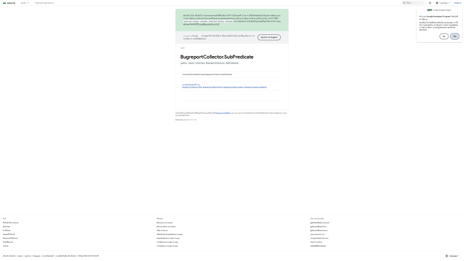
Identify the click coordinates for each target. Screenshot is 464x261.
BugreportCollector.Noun (233, 87)
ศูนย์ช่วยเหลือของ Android (319, 223)
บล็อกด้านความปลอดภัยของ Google (169, 234)
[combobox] (414, 3)
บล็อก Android (162, 230)
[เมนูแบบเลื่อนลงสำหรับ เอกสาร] (29, 3)
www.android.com (317, 234)
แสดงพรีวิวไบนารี (9, 234)
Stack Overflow (316, 242)
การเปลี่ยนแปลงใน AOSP (209, 24)
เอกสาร (23, 3)
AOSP (182, 48)
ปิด (444, 36)
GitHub (5, 246)
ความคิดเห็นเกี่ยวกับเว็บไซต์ (65, 256)
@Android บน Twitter (165, 223)
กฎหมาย (27, 256)
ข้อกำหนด (6, 226)
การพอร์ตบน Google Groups (167, 246)
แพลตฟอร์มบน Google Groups (168, 238)
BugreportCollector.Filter (192, 87)
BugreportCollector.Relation (255, 87)
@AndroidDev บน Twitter (166, 226)
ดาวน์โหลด (6, 230)
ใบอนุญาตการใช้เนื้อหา (223, 113)
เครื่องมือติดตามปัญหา (318, 246)
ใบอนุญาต (36, 256)
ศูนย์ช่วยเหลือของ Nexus (319, 230)
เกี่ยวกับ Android (9, 256)
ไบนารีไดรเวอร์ (8, 242)
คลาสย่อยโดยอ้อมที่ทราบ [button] (224, 86)
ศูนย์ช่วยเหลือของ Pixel (318, 226)
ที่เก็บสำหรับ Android (10, 223)
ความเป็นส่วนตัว (48, 256)
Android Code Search (44, 3)
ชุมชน (20, 256)
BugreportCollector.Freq (212, 87)
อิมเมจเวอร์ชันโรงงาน (10, 238)
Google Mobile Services (319, 238)
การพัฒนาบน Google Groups (167, 242)
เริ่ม (454, 36)
